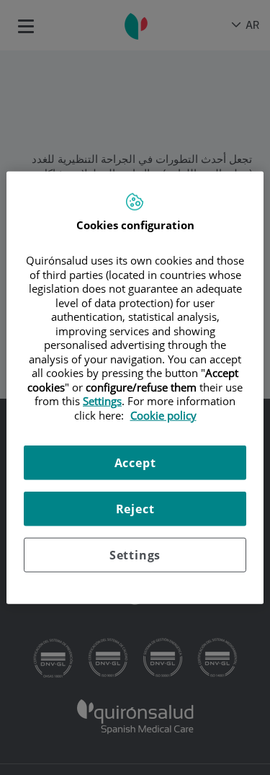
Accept (135, 463)
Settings (135, 555)
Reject (135, 509)
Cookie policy (163, 414)
